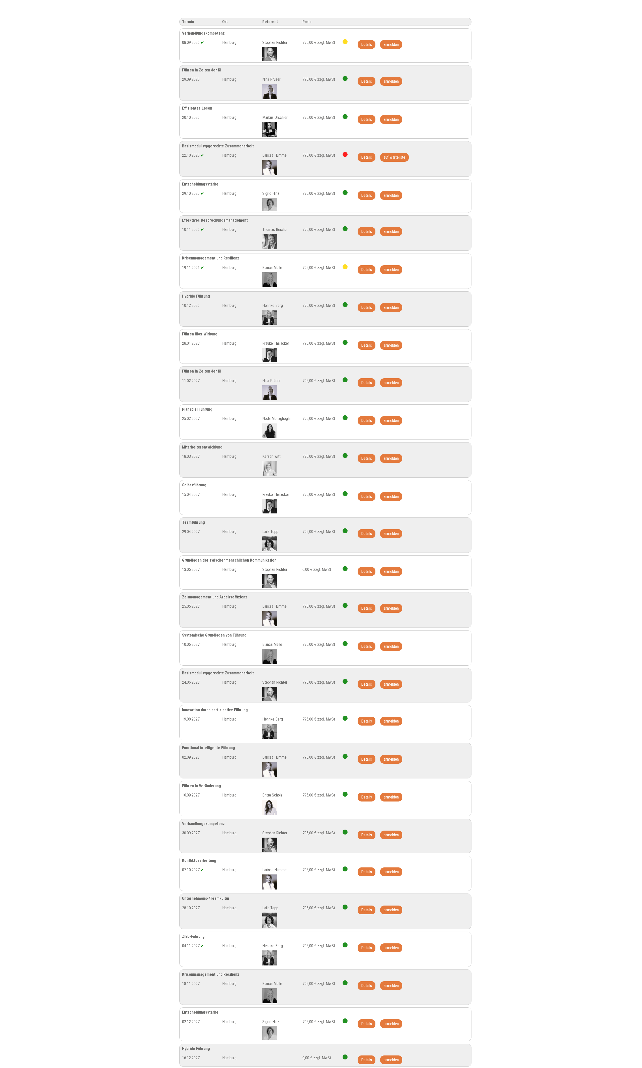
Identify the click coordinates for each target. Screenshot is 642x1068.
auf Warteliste (394, 157)
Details (366, 44)
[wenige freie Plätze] (345, 41)
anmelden (391, 44)
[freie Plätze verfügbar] (345, 78)
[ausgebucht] (345, 154)
